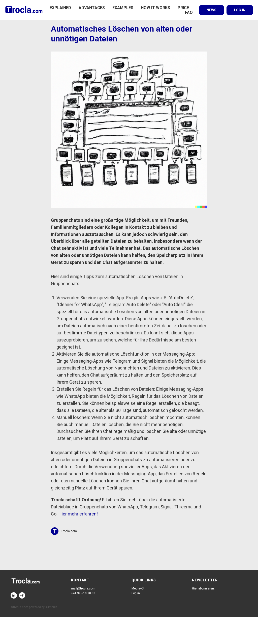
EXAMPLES (122, 7)
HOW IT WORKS (155, 7)
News (211, 10)
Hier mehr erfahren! (78, 513)
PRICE (183, 7)
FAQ (189, 12)
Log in (136, 593)
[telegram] (22, 595)
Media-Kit (138, 588)
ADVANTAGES (92, 7)
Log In (239, 10)
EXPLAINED (60, 7)
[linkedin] (14, 595)
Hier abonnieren (203, 588)
